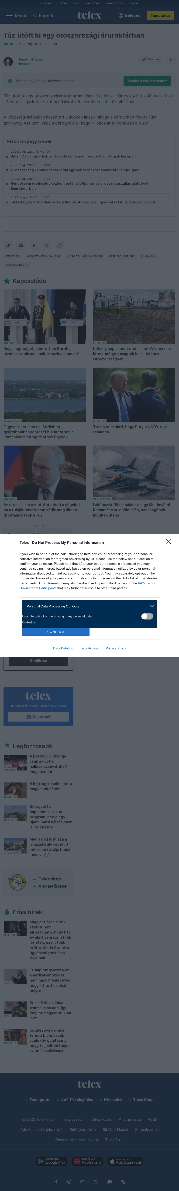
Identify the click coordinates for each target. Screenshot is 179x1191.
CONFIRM (56, 632)
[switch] (147, 616)
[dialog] (89, 595)
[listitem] (87, 606)
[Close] (169, 543)
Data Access (89, 648)
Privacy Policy (116, 648)
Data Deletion (63, 648)
